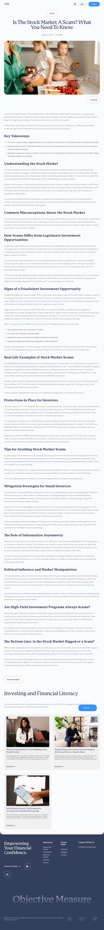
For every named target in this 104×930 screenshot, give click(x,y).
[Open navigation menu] (75, 4)
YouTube (64, 855)
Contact (46, 863)
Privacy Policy (69, 919)
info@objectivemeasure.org (87, 847)
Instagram (64, 852)
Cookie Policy (95, 919)
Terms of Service (82, 919)
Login (82, 4)
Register (94, 4)
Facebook (64, 849)
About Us (46, 860)
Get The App (47, 852)
